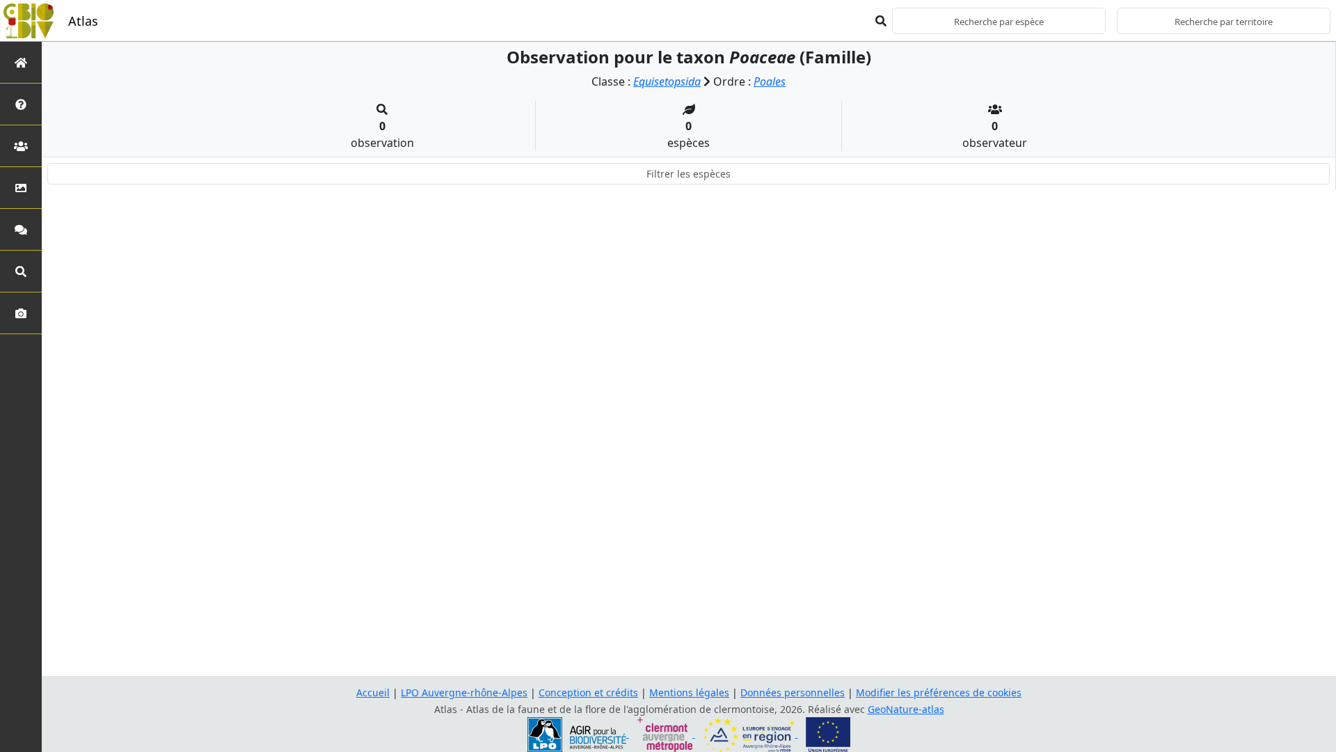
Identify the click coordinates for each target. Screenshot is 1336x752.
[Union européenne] (828, 733)
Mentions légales (689, 692)
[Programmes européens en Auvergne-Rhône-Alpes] (750, 733)
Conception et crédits (588, 692)
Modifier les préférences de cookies (938, 692)
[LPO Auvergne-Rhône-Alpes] (578, 733)
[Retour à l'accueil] (21, 62)
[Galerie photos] (21, 313)
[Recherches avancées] (21, 271)
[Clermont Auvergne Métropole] (666, 733)
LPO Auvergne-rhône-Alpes (464, 692)
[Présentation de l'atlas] (21, 104)
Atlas (83, 21)
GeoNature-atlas (906, 709)
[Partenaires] (21, 145)
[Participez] (21, 229)
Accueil (373, 692)
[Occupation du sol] (21, 187)
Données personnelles (792, 692)
